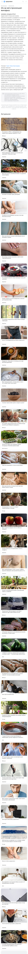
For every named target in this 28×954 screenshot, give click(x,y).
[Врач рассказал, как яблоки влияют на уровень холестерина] (14, 169)
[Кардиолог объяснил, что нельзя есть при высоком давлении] (14, 356)
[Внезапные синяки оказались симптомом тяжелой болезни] (14, 252)
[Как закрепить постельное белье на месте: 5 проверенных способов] (14, 877)
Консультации (4, 5)
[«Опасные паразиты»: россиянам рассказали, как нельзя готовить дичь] (14, 627)
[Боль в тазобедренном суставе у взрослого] (14, 336)
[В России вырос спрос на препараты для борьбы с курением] (14, 752)
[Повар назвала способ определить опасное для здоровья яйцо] (14, 294)
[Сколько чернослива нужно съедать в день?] (14, 398)
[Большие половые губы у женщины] (14, 190)
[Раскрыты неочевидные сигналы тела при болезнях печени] (14, 211)
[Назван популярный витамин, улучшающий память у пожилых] (14, 586)
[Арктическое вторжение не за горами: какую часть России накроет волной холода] (14, 836)
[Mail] (4, 1)
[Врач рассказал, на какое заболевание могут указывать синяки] (14, 231)
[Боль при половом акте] (14, 690)
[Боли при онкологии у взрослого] (14, 815)
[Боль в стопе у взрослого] (14, 856)
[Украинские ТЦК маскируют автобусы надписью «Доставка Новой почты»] (14, 606)
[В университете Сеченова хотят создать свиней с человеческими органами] (14, 669)
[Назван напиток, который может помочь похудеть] (14, 544)
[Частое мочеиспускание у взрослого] (14, 919)
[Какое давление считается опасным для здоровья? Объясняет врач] (14, 148)
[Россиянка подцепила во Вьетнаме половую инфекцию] (14, 315)
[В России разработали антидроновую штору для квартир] (14, 898)
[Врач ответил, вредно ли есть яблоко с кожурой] (14, 523)
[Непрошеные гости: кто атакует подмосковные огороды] (14, 502)
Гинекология (11, 5)
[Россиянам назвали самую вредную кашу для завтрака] (14, 273)
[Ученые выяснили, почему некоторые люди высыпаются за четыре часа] (14, 773)
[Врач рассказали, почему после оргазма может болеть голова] (14, 481)
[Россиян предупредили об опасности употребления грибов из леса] (14, 940)
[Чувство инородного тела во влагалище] (14, 461)
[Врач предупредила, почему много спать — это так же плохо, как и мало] (14, 377)
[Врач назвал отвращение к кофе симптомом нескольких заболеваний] (14, 794)
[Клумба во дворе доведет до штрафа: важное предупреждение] (14, 711)
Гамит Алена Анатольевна (13, 66)
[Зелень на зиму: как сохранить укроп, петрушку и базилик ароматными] (14, 440)
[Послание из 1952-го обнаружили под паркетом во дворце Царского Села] (14, 127)
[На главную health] (8, 1)
